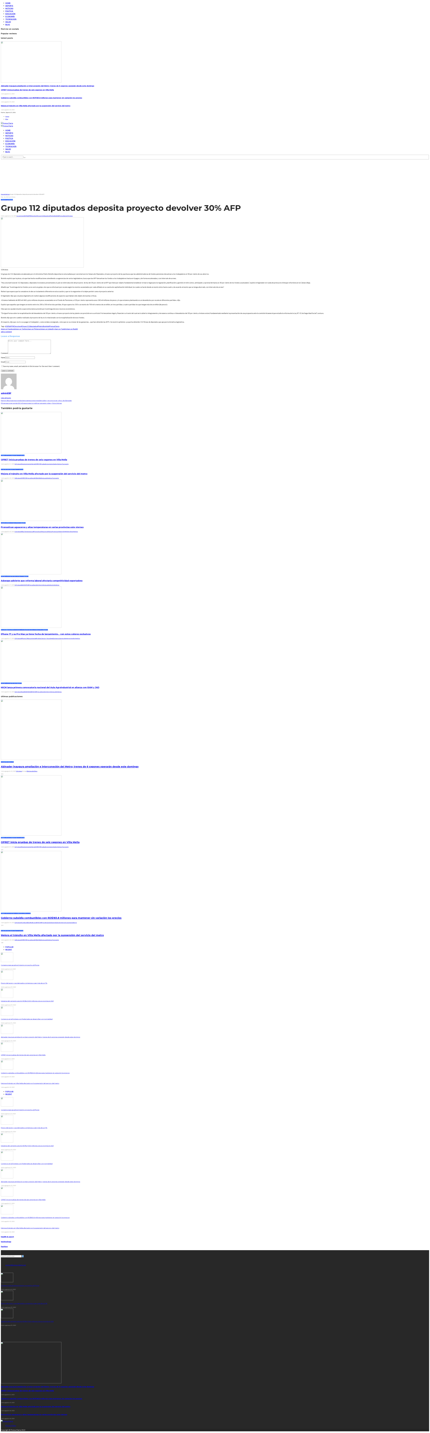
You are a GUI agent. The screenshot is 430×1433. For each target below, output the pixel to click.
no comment (20, 216)
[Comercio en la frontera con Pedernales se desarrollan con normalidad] (7, 1015)
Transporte (20, 455)
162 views (18, 692)
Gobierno (27, 913)
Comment (4, 353)
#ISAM (26, 692)
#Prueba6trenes (44, 464)
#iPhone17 (24, 638)
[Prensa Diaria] (7, 123)
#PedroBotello (53, 216)
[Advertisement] (215, 176)
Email (3, 362)
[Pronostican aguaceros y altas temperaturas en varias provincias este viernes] (31, 520)
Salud (8, 22)
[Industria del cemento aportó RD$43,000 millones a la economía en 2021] (7, 997)
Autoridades (5, 455)
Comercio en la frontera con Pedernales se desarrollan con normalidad (27, 1019)
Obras (12, 762)
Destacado (5, 469)
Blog (7, 24)
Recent (8, 950)
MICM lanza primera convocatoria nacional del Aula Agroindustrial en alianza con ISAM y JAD (50, 687)
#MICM (33, 692)
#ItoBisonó (33, 922)
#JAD (29, 692)
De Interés (4, 576)
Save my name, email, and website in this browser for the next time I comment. (31, 366)
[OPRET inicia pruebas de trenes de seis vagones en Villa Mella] (31, 453)
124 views (18, 922)
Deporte (9, 6)
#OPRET (37, 464)
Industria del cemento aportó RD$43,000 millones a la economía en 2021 (27, 1001)
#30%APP (27, 216)
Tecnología (10, 19)
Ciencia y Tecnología (8, 629)
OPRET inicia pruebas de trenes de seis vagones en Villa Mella (27, 90)
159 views (18, 638)
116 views (18, 531)
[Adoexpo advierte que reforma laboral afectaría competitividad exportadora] (31, 574)
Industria (19, 576)
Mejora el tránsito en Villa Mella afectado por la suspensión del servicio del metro (35, 106)
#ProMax (38, 638)
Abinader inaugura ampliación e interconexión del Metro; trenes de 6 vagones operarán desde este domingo (47, 86)
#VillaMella (37, 478)
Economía (10, 16)
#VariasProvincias (52, 531)
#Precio (43, 922)
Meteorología (6, 523)
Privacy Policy (10, 1426)
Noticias (9, 8)
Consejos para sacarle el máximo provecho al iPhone (20, 965)
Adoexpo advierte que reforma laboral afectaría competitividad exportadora (41, 580)
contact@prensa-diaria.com (15, 1265)
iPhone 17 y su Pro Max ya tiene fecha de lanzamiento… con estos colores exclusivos (46, 634)
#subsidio (48, 922)
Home (8, 3)
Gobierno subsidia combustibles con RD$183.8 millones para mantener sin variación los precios (41, 98)
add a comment (6, 332)
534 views (70, 216)
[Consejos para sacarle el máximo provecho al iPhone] (7, 961)
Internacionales (36, 629)
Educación (10, 14)
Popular (9, 947)
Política (9, 11)
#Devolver (33, 216)
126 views (19, 771)
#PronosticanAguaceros (40, 531)
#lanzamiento (31, 638)
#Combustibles (25, 922)
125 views (18, 464)
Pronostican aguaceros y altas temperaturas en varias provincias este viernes (42, 527)
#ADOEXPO (24, 585)
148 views (18, 478)
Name (3, 357)
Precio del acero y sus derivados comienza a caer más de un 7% (24, 983)
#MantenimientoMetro (28, 464)
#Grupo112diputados (43, 216)
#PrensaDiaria (62, 216)
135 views (18, 585)
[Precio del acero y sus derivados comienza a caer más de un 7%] (7, 979)
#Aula (22, 692)
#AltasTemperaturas (27, 531)
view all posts (6, 398)
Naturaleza (15, 523)
